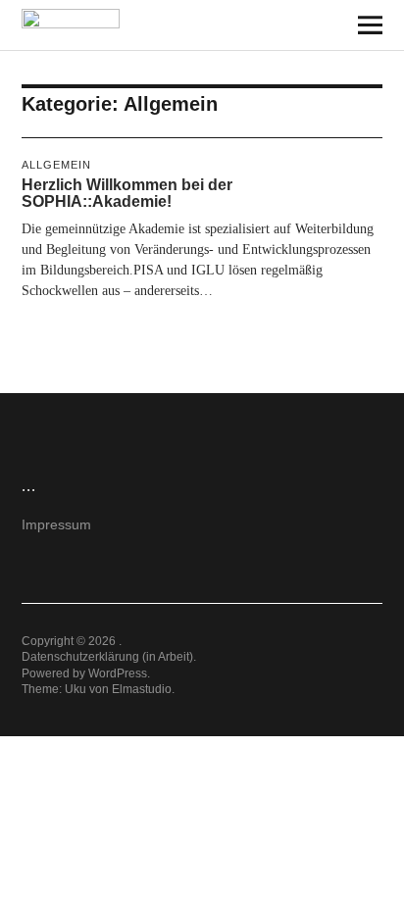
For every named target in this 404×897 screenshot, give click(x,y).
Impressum (56, 524)
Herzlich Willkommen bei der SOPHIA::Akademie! (127, 193)
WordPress (117, 673)
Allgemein (56, 165)
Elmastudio (142, 689)
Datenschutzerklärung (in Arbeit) (107, 657)
